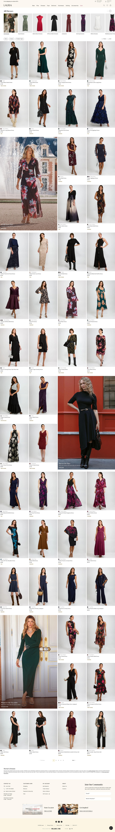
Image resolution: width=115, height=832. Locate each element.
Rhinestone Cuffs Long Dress (94, 82)
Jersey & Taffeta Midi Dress (7, 321)
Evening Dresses (80, 33)
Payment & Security (28, 791)
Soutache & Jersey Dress (64, 608)
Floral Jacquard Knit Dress (64, 82)
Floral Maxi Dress (62, 321)
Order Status (46, 788)
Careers (64, 788)
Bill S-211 (75, 825)
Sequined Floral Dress (63, 130)
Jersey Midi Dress (33, 82)
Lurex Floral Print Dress (6, 465)
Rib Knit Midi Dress (62, 273)
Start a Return (46, 791)
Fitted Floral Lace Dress (35, 273)
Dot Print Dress (33, 321)
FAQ (24, 793)
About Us (64, 786)
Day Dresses (21, 33)
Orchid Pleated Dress (92, 321)
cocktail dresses (91, 770)
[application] (111, 828)
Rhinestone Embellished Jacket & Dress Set (68, 752)
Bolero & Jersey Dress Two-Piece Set (9, 369)
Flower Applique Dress (92, 178)
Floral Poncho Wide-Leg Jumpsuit (95, 608)
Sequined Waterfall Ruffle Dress (95, 273)
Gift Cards (45, 793)
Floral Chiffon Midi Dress (93, 656)
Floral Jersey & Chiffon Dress (94, 704)
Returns (25, 788)
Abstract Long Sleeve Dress (7, 130)
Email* (88, 793)
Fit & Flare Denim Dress (6, 608)
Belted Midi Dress (33, 560)
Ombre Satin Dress (62, 226)
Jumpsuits (64, 33)
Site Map (67, 825)
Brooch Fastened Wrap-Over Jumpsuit (67, 704)
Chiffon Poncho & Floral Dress (8, 273)
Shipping (25, 786)
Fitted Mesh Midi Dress (92, 226)
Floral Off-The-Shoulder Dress (8, 560)
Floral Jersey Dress (63, 369)
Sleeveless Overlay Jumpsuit (36, 608)
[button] (108, 11)
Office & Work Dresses (52, 33)
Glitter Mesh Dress (33, 417)
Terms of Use (59, 825)
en (69, 828)
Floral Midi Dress (62, 178)
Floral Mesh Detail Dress (6, 82)
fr (71, 828)
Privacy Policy (50, 825)
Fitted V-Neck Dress (34, 465)
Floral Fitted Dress (62, 656)
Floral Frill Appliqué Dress (93, 130)
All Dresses (6, 33)
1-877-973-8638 (10, 788)
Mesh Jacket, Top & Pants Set (94, 752)
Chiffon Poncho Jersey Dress (65, 560)
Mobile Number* (90, 798)
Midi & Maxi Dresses (37, 33)
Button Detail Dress (34, 130)
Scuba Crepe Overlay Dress (36, 369)
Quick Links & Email (10, 791)
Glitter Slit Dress (5, 752)
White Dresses (94, 33)
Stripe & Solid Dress (5, 417)
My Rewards (46, 786)
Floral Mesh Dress (91, 369)
